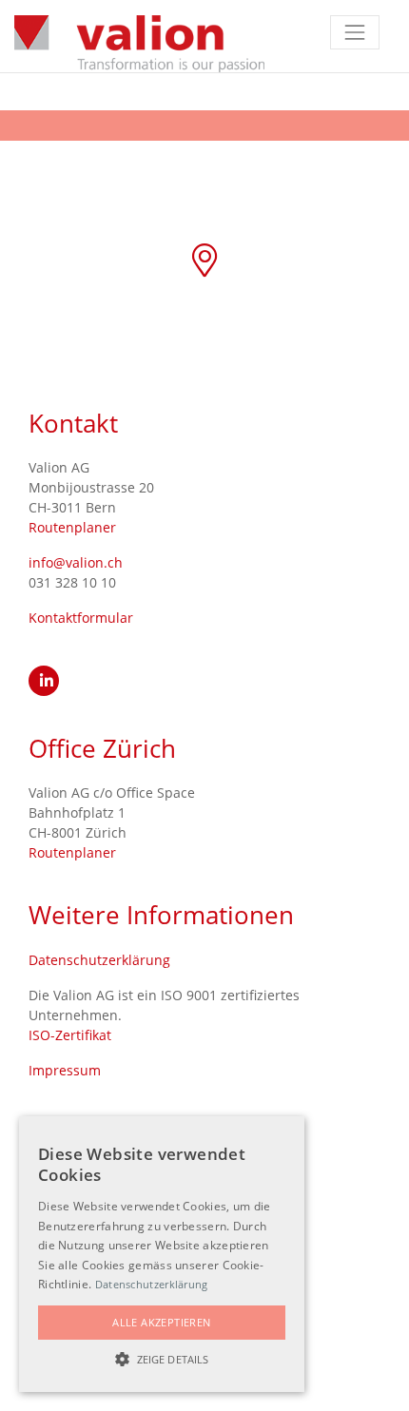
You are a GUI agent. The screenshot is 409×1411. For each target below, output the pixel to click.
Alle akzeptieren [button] (161, 1322)
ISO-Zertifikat (70, 1035)
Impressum (65, 1070)
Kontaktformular (81, 618)
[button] (161, 1358)
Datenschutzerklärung (99, 960)
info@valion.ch (76, 562)
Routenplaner (72, 527)
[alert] (161, 1254)
